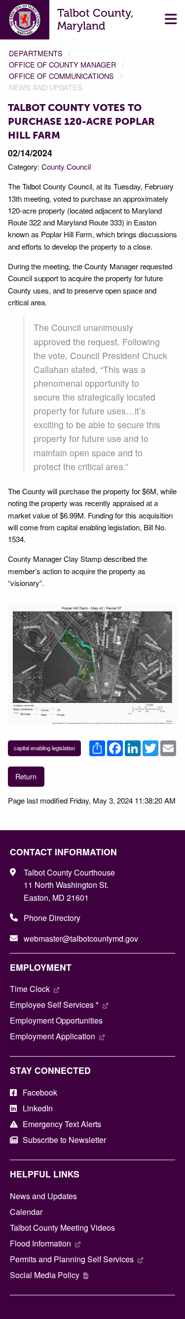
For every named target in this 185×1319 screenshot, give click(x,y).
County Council (66, 166)
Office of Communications (61, 76)
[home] (25, 18)
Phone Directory (52, 917)
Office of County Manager (62, 64)
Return (26, 776)
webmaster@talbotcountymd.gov (81, 938)
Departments (36, 53)
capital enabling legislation (44, 748)
